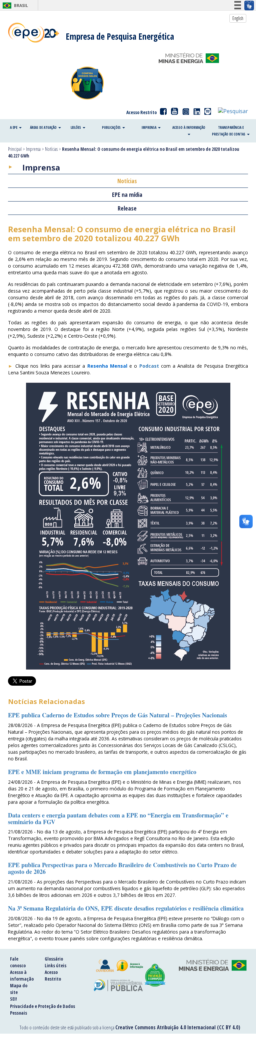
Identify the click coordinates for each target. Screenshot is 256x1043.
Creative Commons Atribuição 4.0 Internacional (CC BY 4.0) (177, 1027)
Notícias (51, 149)
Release (127, 208)
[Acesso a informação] (130, 965)
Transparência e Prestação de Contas (229, 130)
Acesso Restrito (141, 112)
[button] (233, 110)
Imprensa (149, 127)
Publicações (112, 127)
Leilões (76, 127)
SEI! (13, 999)
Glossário (54, 959)
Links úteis (55, 965)
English (237, 18)
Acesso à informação (22, 975)
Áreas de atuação (44, 127)
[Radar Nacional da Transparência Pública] (118, 985)
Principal (15, 149)
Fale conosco (18, 962)
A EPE (14, 127)
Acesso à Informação (188, 127)
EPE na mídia (127, 195)
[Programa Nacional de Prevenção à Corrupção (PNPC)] (155, 975)
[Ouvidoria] (105, 965)
